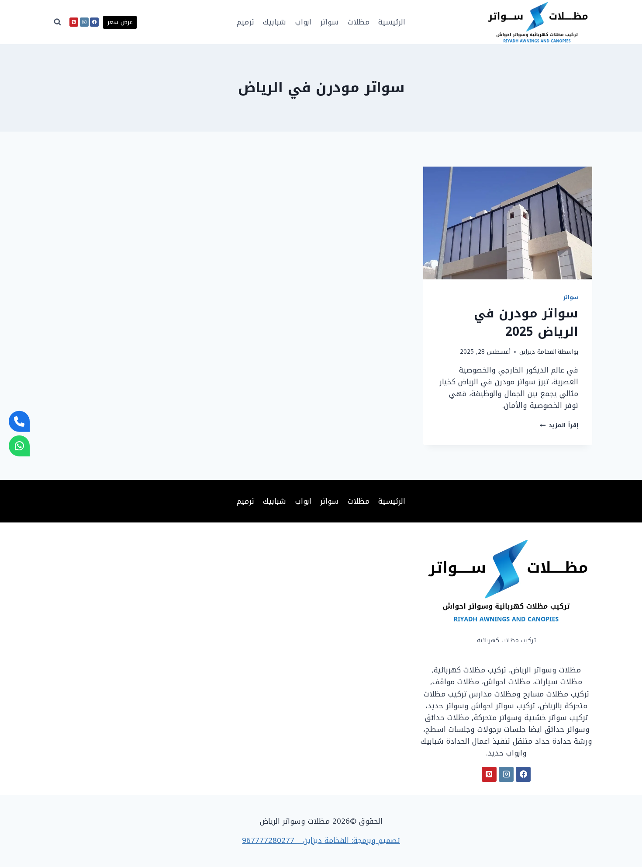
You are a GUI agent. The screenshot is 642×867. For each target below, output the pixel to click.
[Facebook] (94, 21)
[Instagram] (84, 21)
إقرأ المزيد (559, 425)
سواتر (329, 22)
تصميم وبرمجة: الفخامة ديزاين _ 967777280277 (321, 840)
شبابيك (274, 22)
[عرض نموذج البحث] (57, 22)
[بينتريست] (73, 21)
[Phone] (19, 421)
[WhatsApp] (19, 445)
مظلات (358, 22)
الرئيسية (391, 22)
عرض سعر (120, 22)
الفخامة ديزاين (537, 351)
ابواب (303, 22)
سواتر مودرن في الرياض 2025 (526, 322)
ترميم (245, 22)
